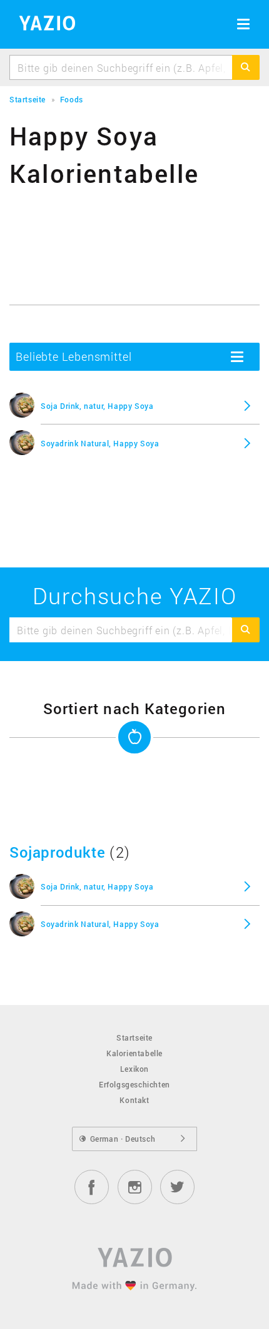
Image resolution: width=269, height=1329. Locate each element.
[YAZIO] (42, 25)
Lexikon (134, 1069)
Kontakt (134, 1100)
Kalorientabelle (134, 1053)
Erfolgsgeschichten (134, 1084)
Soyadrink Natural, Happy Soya (100, 443)
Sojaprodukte (57, 852)
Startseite (134, 1037)
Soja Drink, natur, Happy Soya (97, 406)
